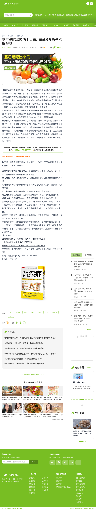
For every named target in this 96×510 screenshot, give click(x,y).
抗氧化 (33, 312)
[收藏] (44, 47)
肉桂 (11, 316)
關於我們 (59, 478)
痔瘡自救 (61, 15)
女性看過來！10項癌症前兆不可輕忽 (17, 242)
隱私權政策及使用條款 (63, 487)
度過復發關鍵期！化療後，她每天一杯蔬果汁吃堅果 (23, 239)
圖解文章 (86, 25)
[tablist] (82, 255)
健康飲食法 (19, 36)
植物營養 (45, 490)
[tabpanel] (82, 295)
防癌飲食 (54, 312)
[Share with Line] (54, 47)
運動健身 (45, 25)
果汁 (11, 312)
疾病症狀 (5, 25)
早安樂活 (32, 493)
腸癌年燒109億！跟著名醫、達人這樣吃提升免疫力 (23, 245)
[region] (32, 148)
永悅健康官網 (80, 478)
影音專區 (66, 25)
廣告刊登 (59, 484)
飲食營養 (25, 25)
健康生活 (15, 25)
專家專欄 (76, 25)
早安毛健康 (79, 490)
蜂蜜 (25, 312)
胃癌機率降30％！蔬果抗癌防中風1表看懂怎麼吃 (24, 348)
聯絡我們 (59, 481)
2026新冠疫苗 (87, 15)
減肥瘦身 (35, 25)
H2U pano (79, 493)
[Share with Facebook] (58, 47)
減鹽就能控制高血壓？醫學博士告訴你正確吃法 (23, 343)
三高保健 (55, 25)
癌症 (40, 312)
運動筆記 (79, 496)
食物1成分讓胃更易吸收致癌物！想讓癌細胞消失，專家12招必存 (30, 354)
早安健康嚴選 (80, 484)
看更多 (89, 329)
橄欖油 (18, 312)
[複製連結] (61, 47)
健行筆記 (79, 499)
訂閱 (33, 462)
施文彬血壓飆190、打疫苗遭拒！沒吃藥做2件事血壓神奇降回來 (30, 338)
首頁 (3, 36)
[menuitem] (5, 25)
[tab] (76, 255)
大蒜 (46, 312)
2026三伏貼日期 (50, 15)
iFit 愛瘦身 (79, 502)
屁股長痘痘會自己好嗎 (73, 15)
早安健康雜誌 (80, 487)
